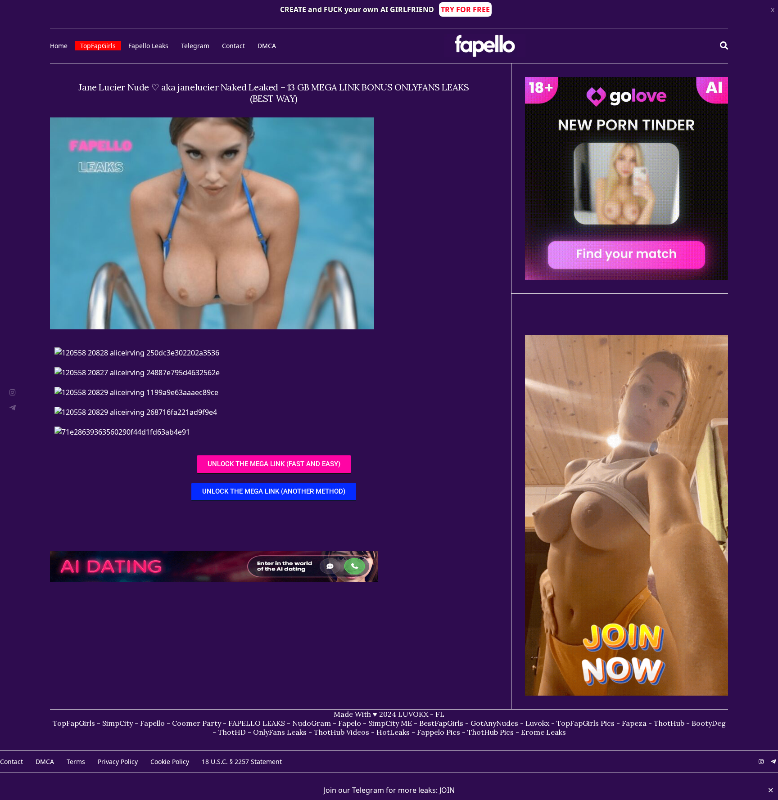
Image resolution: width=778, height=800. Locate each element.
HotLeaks (393, 732)
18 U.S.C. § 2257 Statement (242, 761)
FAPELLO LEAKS (256, 723)
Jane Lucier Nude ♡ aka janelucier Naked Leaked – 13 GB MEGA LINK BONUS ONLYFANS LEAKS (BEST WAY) (273, 92)
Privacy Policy (118, 761)
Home (59, 45)
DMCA (267, 45)
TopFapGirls (98, 45)
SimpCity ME (390, 723)
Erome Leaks (543, 732)
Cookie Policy (169, 761)
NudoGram (311, 723)
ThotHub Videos (341, 732)
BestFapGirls (441, 723)
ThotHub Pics (490, 732)
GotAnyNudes (494, 723)
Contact (233, 45)
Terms (76, 761)
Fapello (152, 723)
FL (439, 714)
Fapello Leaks (148, 45)
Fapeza (634, 723)
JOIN (447, 790)
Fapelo (349, 723)
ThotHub (669, 723)
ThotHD (232, 732)
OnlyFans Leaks (280, 732)
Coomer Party (196, 723)
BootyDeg (709, 723)
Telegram (195, 45)
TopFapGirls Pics (585, 723)
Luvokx (537, 723)
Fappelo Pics (438, 732)
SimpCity (117, 723)
